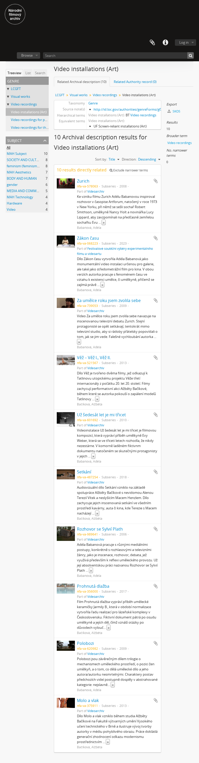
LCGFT (16, 88)
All (8, 147)
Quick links (165, 42)
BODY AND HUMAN (22, 178)
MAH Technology (20, 197)
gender (12, 184)
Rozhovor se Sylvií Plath (100, 529)
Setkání (84, 472)
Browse (27, 55)
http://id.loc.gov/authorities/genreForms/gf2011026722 (136, 109)
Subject (14, 140)
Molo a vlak (88, 700)
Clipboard (152, 42)
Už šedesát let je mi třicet (101, 415)
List (28, 73)
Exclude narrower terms (130, 170)
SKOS (176, 111)
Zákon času (88, 238)
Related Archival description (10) (81, 81)
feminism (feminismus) (24, 166)
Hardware (14, 203)
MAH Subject (17, 153)
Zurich (83, 181)
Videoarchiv (95, 191)
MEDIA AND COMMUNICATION (31, 190)
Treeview (14, 73)
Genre (93, 103)
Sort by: (101, 159)
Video (11, 209)
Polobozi (85, 643)
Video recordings (24, 104)
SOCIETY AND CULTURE (24, 159)
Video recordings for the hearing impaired (43, 127)
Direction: (129, 159)
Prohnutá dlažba (93, 586)
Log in (184, 42)
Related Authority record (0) (135, 81)
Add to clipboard (155, 181)
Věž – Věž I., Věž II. (94, 357)
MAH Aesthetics (19, 172)
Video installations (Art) (29, 112)
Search (40, 73)
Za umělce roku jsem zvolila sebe (109, 300)
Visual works (20, 96)
